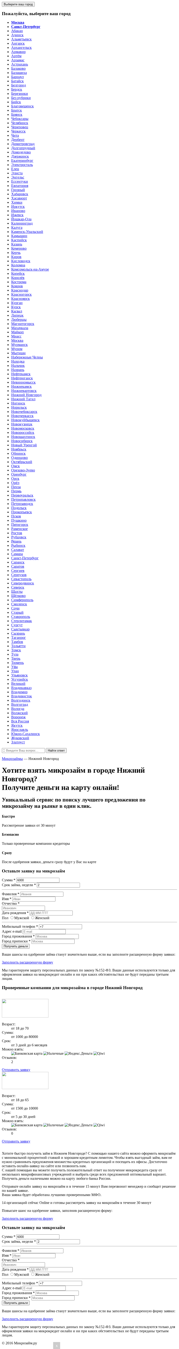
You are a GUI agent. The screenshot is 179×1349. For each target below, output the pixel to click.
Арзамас (17, 60)
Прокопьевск (21, 512)
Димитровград (22, 144)
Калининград (22, 223)
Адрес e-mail (12, 931)
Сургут (17, 625)
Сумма (8, 880)
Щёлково (18, 596)
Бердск (16, 89)
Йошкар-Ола (21, 219)
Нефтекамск (21, 374)
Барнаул (17, 77)
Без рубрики (21, 98)
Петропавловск (23, 499)
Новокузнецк (21, 424)
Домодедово (21, 152)
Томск (16, 650)
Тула (14, 654)
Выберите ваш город (18, 4)
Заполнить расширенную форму (27, 962)
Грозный (18, 190)
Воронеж (18, 717)
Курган (17, 303)
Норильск (19, 407)
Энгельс (17, 177)
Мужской (21, 918)
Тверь (15, 658)
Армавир (18, 52)
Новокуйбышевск (25, 420)
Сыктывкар (20, 629)
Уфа (14, 667)
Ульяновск (19, 675)
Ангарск (18, 43)
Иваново (18, 211)
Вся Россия (20, 721)
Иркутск (18, 207)
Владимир (19, 692)
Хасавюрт (19, 198)
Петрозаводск (22, 504)
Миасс (16, 336)
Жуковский (20, 738)
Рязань (16, 541)
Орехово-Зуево (23, 470)
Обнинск (18, 453)
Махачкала (19, 328)
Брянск (16, 114)
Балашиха (19, 73)
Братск (16, 110)
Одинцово (19, 458)
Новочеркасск (22, 416)
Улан (15, 671)
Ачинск (17, 35)
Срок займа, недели (19, 885)
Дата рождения (15, 913)
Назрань (17, 370)
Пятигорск (19, 525)
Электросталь (22, 165)
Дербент (17, 140)
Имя (6, 899)
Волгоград (19, 704)
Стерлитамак (21, 621)
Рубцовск (18, 537)
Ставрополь (20, 617)
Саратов (17, 566)
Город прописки (16, 941)
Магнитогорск (22, 324)
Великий (18, 684)
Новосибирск (22, 441)
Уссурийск (19, 679)
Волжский (19, 713)
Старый (17, 612)
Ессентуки (19, 181)
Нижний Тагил (23, 399)
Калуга (16, 227)
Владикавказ (21, 688)
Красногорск (21, 294)
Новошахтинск (23, 437)
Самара (17, 554)
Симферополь (22, 600)
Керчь (16, 253)
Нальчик (18, 366)
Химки (16, 202)
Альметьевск (21, 39)
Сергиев (17, 571)
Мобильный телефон (20, 926)
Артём (16, 56)
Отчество (11, 903)
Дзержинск (20, 156)
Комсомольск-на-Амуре (30, 269)
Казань (16, 244)
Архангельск (21, 48)
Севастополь (21, 579)
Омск (15, 466)
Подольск (19, 508)
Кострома (18, 282)
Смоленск (19, 604)
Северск (17, 587)
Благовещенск (22, 106)
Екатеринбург (22, 160)
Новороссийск (22, 432)
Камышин (19, 236)
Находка (17, 361)
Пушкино (19, 520)
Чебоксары (19, 119)
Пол (5, 918)
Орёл (15, 483)
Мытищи (18, 353)
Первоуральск (22, 495)
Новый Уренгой (24, 445)
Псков (16, 516)
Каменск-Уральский (27, 232)
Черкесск (18, 131)
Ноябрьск (18, 449)
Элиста (17, 173)
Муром (16, 349)
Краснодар (19, 290)
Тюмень (17, 663)
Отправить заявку (16, 1070)
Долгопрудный (23, 148)
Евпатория (19, 186)
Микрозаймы (12, 759)
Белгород (18, 85)
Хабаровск (19, 194)
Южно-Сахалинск (25, 734)
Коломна (18, 265)
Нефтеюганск (22, 378)
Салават (17, 550)
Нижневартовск (24, 391)
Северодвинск (22, 583)
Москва (17, 340)
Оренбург (19, 474)
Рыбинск (18, 545)
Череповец (19, 127)
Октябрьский (21, 462)
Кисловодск (20, 261)
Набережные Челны (27, 357)
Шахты (17, 591)
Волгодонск (20, 700)
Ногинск (18, 403)
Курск (16, 307)
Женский (42, 918)
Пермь (16, 491)
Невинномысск (23, 382)
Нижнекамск (21, 386)
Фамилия (10, 894)
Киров (16, 257)
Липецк (17, 315)
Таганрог (18, 638)
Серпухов (19, 575)
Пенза (16, 487)
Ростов (16, 533)
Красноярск (20, 299)
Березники (19, 94)
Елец (15, 169)
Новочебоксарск (24, 412)
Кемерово (19, 248)
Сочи (15, 608)
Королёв (17, 278)
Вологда (17, 709)
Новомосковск (22, 428)
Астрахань (19, 64)
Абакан (17, 31)
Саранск (17, 562)
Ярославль (19, 730)
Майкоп (17, 332)
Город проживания (18, 936)
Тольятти (18, 646)
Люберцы (19, 320)
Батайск (17, 81)
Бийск (16, 102)
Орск (15, 479)
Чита (15, 135)
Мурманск (19, 345)
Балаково (18, 68)
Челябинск (19, 123)
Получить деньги (16, 946)
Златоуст (18, 742)
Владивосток (21, 696)
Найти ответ (56, 750)
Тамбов (17, 642)
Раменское (19, 529)
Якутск (17, 725)
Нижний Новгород (26, 395)
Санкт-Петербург (25, 558)
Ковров (17, 286)
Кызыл (16, 311)
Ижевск (17, 215)
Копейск (18, 273)
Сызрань (18, 633)
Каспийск (19, 240)
